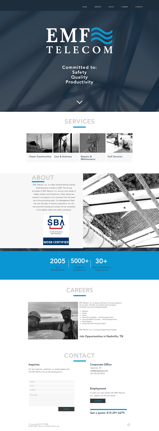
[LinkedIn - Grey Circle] (128, 424)
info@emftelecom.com (99, 370)
